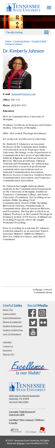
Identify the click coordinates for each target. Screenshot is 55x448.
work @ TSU (8, 354)
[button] (49, 8)
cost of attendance (12, 334)
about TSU (8, 310)
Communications (21, 41)
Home (8, 41)
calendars (7, 342)
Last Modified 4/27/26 (37, 443)
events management (12, 318)
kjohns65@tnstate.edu (23, 94)
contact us (8, 346)
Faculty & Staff (39, 41)
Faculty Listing (14, 32)
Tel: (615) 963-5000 (18, 401)
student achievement (12, 326)
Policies (20, 443)
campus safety (9, 314)
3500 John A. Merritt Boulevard (24, 395)
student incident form (13, 330)
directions (7, 350)
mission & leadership (12, 322)
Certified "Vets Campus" (21, 419)
